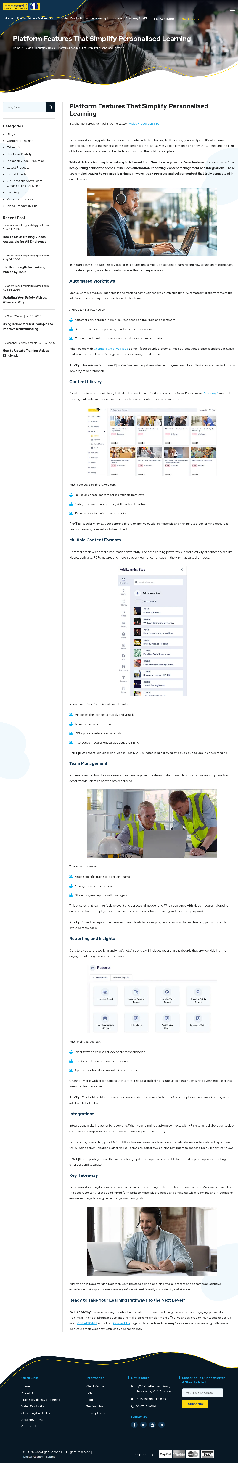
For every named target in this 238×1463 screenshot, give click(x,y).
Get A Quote (190, 19)
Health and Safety (19, 154)
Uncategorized (17, 192)
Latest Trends (16, 174)
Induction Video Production (26, 161)
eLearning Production (107, 18)
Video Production (73, 18)
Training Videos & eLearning (35, 18)
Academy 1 (210, 393)
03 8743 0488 (163, 19)
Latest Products (18, 167)
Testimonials (95, 1406)
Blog (89, 1400)
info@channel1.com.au (151, 1399)
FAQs (90, 1393)
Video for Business (20, 199)
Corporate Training (20, 141)
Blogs (11, 134)
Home (9, 18)
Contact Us (29, 1426)
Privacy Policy (95, 1413)
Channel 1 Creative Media (111, 349)
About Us (27, 1393)
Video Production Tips (39, 47)
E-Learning (14, 147)
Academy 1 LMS (136, 18)
